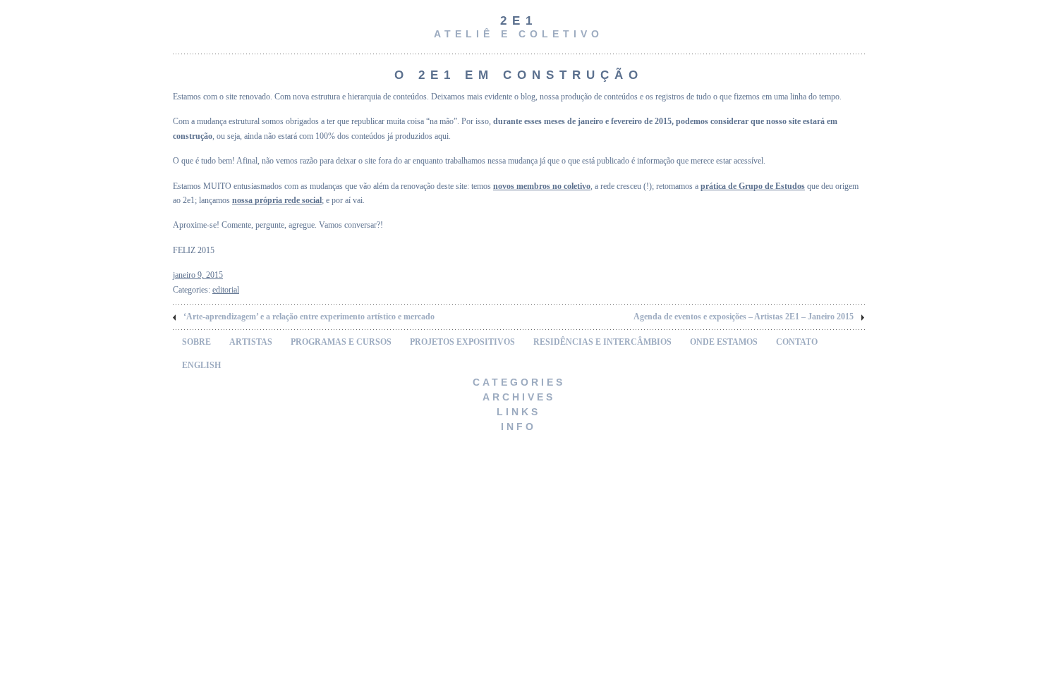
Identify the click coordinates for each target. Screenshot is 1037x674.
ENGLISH (201, 365)
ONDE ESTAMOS (724, 342)
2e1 (519, 20)
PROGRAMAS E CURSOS (341, 342)
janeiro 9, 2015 (198, 275)
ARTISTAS (250, 342)
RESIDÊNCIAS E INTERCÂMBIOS (602, 342)
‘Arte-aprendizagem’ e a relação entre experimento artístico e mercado (309, 316)
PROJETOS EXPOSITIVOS (462, 342)
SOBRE (196, 342)
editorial (225, 290)
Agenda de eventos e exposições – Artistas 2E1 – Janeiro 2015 (743, 316)
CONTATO (797, 342)
